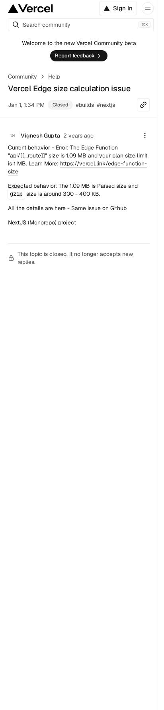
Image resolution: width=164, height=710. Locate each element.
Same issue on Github (99, 208)
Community (22, 76)
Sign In (123, 8)
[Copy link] (143, 104)
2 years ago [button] (78, 135)
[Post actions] (145, 135)
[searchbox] (81, 24)
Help (54, 76)
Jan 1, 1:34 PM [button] (26, 104)
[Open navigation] (148, 8)
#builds (85, 104)
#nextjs (106, 104)
